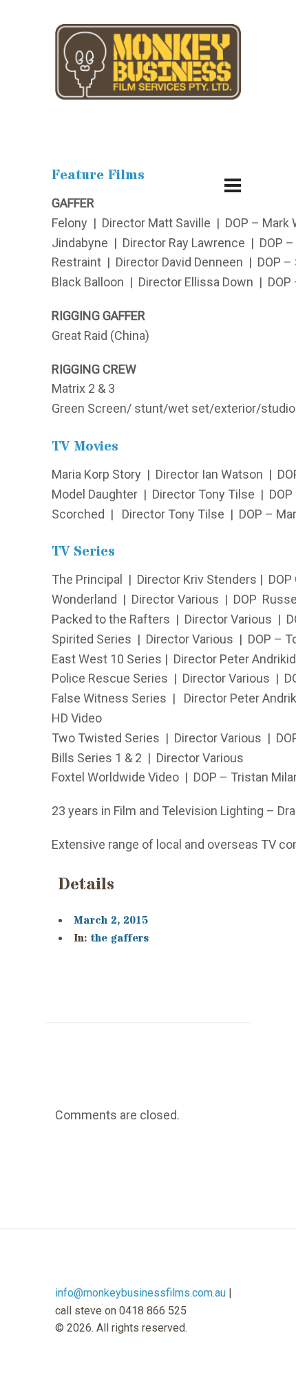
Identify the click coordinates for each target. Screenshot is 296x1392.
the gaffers (120, 938)
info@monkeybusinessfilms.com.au (140, 1292)
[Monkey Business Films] (148, 62)
